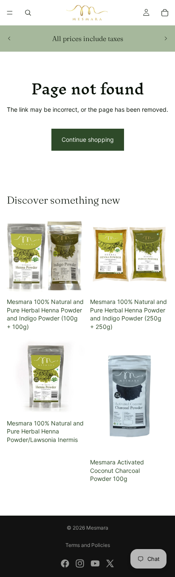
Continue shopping (88, 139)
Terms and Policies (87, 545)
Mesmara (97, 528)
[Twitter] (110, 563)
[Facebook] (65, 563)
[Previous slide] (9, 38)
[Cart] (164, 12)
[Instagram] (80, 563)
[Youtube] (95, 563)
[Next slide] (165, 38)
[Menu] (10, 12)
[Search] (28, 12)
